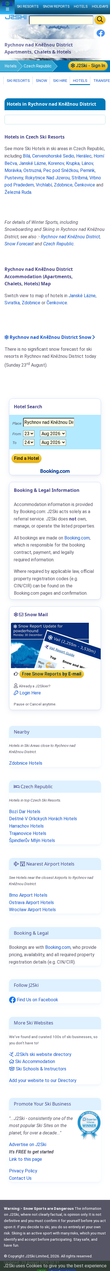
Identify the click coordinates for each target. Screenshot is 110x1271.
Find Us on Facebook (37, 999)
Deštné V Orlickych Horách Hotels (43, 818)
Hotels (11, 66)
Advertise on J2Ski (27, 1144)
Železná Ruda (18, 192)
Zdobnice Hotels (25, 763)
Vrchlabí (44, 185)
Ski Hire (60, 80)
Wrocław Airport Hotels (32, 909)
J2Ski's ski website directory (42, 1054)
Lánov (87, 163)
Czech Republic (38, 66)
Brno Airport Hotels (28, 895)
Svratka (12, 302)
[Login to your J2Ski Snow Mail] (55, 645)
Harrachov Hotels (26, 826)
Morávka (13, 170)
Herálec (84, 156)
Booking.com (58, 947)
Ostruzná (32, 170)
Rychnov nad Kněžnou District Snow (49, 337)
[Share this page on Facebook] (101, 35)
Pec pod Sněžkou (60, 170)
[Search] (99, 19)
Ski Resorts (18, 80)
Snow (41, 80)
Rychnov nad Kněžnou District (70, 236)
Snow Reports (56, 6)
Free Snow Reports (51, 674)
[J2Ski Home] (16, 18)
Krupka (73, 163)
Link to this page (25, 1159)
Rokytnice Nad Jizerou (47, 177)
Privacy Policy (23, 1171)
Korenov (56, 163)
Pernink (87, 170)
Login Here (29, 693)
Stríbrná (79, 177)
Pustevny (14, 177)
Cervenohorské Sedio (53, 156)
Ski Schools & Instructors (40, 1069)
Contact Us (20, 1178)
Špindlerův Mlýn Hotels (32, 840)
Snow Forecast (19, 243)
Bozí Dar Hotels (24, 811)
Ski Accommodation (34, 1061)
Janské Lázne (32, 163)
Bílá (26, 156)
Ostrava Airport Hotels (31, 902)
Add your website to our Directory (42, 1080)
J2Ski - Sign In (90, 65)
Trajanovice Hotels (27, 833)
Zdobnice (63, 185)
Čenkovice (84, 185)
